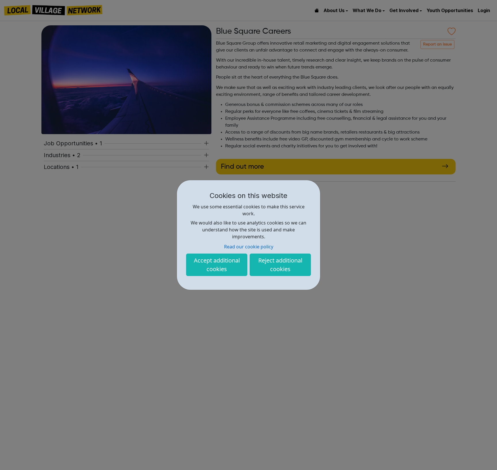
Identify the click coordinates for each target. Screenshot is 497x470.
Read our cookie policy (248, 246)
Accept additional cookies (217, 264)
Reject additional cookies (280, 264)
